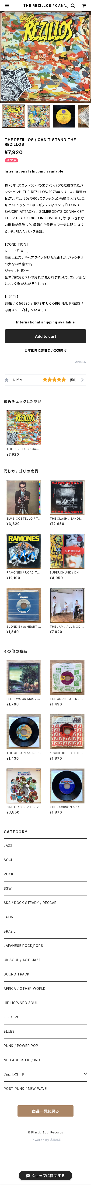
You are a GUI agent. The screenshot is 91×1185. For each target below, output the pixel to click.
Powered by (40, 1140)
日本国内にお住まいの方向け (45, 350)
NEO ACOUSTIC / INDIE (23, 1060)
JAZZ (8, 846)
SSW (8, 888)
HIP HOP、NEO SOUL (21, 1003)
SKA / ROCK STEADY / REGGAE (30, 903)
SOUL (8, 860)
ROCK (9, 874)
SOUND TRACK (16, 974)
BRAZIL (10, 931)
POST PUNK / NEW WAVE (25, 1089)
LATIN (9, 917)
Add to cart (45, 336)
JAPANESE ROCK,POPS (23, 946)
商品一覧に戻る (45, 1111)
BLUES (9, 1031)
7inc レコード (14, 1074)
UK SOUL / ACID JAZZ (22, 960)
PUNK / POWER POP (21, 1046)
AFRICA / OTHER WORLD (25, 988)
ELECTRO (12, 1017)
